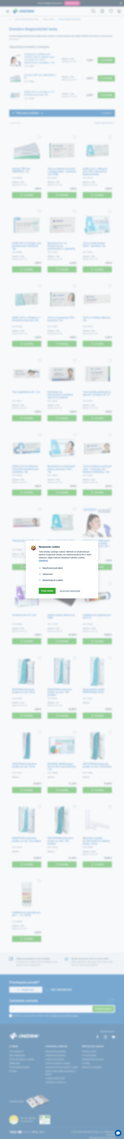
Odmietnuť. (43, 560)
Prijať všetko (47, 591)
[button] (118, 1133)
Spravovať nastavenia (70, 591)
